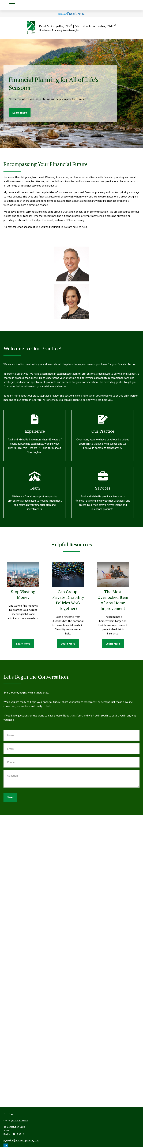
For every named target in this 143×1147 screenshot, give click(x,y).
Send (10, 797)
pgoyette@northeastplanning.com (21, 1140)
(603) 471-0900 (19, 1120)
